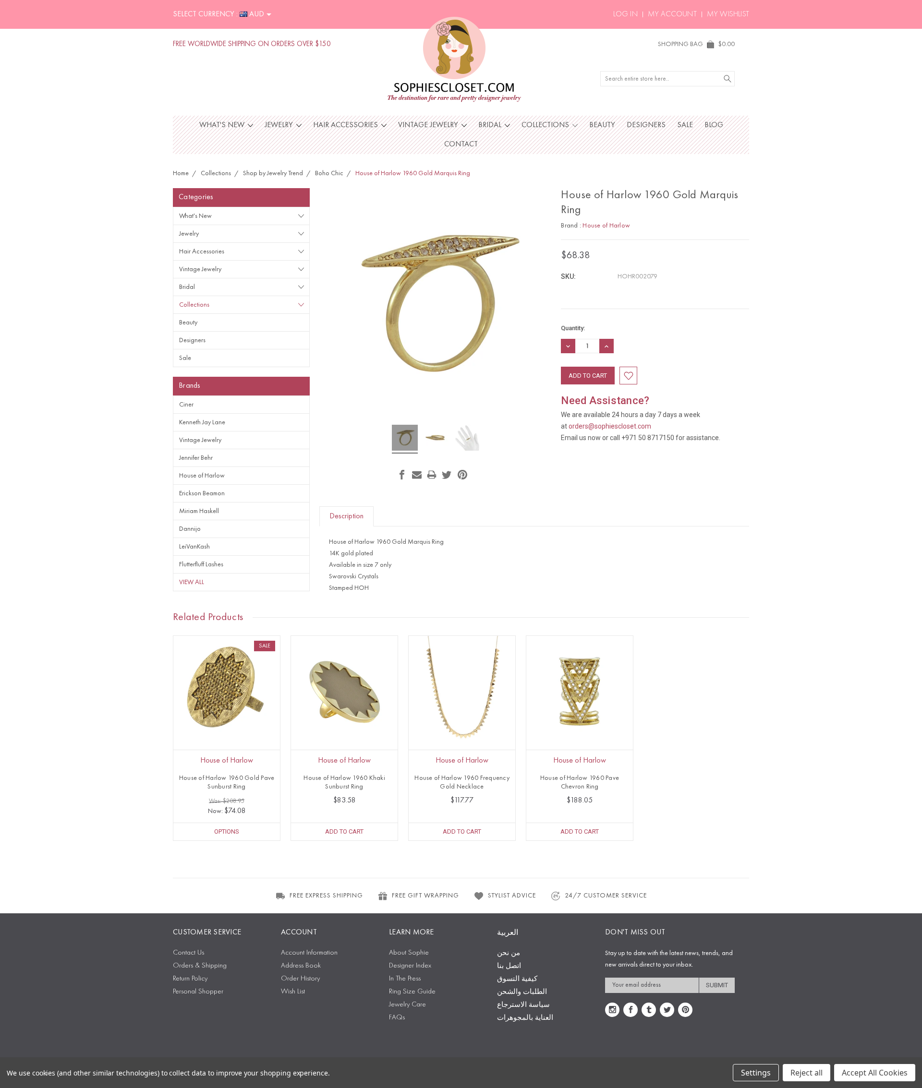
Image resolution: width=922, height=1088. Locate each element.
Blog (713, 125)
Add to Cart (344, 831)
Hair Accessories (346, 125)
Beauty (602, 125)
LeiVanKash (194, 546)
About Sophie (409, 952)
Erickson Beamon (202, 493)
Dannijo (190, 529)
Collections (546, 125)
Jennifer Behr (196, 457)
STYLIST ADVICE (512, 895)
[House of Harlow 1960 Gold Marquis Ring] (405, 439)
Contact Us (188, 952)
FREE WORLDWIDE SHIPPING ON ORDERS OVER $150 (252, 44)
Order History (300, 978)
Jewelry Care (407, 1004)
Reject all (806, 1072)
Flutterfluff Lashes (201, 564)
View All (191, 582)
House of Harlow (202, 475)
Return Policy (190, 978)
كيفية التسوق (517, 979)
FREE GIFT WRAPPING (425, 895)
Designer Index (410, 965)
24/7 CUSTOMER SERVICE (606, 895)
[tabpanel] (227, 738)
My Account (672, 14)
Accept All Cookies (875, 1072)
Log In (625, 14)
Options (226, 831)
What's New (222, 125)
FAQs (397, 1017)
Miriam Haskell (199, 511)
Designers (646, 125)
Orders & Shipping (200, 965)
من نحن (508, 953)
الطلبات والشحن (522, 992)
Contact (461, 144)
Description (346, 516)
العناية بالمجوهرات (525, 1018)
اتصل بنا (509, 966)
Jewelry (280, 125)
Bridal (490, 125)
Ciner (186, 404)
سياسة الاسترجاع (523, 1005)
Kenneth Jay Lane (202, 422)
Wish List (293, 991)
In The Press (405, 978)
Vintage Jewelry (429, 125)
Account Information (309, 952)
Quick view (226, 710)
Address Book (301, 965)
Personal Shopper (198, 991)
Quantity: (573, 328)
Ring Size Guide (412, 991)
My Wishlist (728, 14)
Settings (756, 1072)
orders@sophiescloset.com (610, 426)
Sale (685, 125)
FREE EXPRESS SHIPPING (326, 895)
